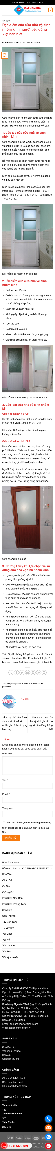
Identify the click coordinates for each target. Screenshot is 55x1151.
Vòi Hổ (6, 939)
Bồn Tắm (7, 874)
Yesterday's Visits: (12, 1113)
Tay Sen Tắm (9, 922)
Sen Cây (7, 910)
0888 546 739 (36, 1012)
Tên (5, 779)
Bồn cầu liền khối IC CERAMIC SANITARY (25, 868)
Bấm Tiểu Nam (10, 862)
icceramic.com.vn (21, 1027)
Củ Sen (6, 886)
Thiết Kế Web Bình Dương (39, 1147)
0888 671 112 (18, 1012)
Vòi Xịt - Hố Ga (10, 957)
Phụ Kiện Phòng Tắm (14, 904)
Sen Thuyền (9, 916)
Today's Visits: (10, 1105)
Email (6, 794)
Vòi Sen (6, 951)
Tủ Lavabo (8, 927)
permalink (6, 686)
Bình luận (7, 753)
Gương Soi (8, 892)
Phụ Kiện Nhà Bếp (12, 898)
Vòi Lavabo (8, 945)
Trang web (7, 808)
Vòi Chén (7, 933)
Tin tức (6, 21)
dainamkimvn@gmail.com (24, 1024)
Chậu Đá (7, 880)
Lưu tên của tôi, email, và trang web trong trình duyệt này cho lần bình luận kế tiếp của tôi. (26, 827)
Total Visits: (8, 1121)
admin (37, 42)
